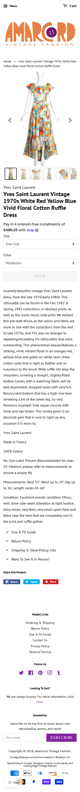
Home (7, 62)
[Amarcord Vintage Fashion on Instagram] (49, 674)
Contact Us (40, 640)
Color (7, 255)
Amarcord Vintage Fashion (53, 751)
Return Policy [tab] (21, 541)
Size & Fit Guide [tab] (23, 532)
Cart (73, 6)
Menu (13, 6)
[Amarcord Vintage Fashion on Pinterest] (40, 674)
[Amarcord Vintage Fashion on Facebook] (30, 674)
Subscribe (61, 737)
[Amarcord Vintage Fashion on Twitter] (21, 674)
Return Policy (40, 628)
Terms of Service (40, 652)
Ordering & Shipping (40, 623)
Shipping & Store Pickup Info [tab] (33, 550)
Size (6, 236)
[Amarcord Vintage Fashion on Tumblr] (58, 674)
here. (40, 702)
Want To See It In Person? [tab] (30, 559)
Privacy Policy (40, 646)
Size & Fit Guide (40, 634)
